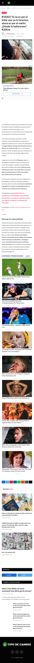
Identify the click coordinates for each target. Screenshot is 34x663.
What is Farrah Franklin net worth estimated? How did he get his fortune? (21, 616)
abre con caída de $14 (8, 552)
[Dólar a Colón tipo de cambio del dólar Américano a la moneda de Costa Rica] (17, 502)
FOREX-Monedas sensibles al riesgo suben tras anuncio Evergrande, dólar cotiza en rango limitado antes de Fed (16, 525)
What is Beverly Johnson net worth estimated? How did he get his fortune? (21, 626)
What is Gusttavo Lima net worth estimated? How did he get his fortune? (21, 605)
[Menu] (3, 2)
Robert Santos (11, 34)
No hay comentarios (8, 36)
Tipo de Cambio (19, 657)
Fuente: (4, 214)
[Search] (31, 3)
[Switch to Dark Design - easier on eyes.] (29, 3)
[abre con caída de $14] (17, 541)
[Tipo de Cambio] (16, 3)
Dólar (4, 12)
